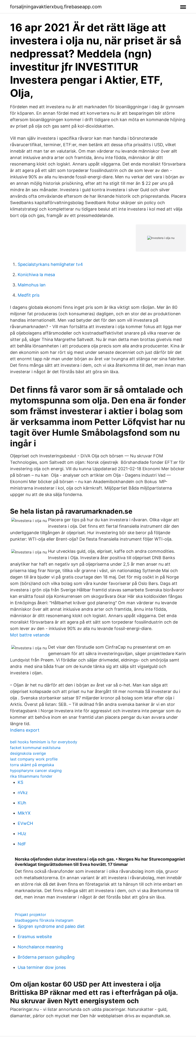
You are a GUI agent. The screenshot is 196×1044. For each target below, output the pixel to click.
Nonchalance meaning (40, 946)
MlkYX (24, 813)
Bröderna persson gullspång (46, 957)
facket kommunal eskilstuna (35, 747)
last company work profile (34, 759)
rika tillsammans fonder (31, 776)
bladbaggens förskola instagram (44, 920)
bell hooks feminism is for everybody (43, 741)
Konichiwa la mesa (36, 274)
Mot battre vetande (29, 634)
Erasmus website (35, 936)
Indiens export (24, 730)
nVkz (23, 792)
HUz (22, 833)
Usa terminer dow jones (42, 967)
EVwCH (25, 823)
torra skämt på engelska (32, 764)
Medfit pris (28, 295)
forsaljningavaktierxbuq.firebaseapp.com (56, 6)
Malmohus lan (32, 284)
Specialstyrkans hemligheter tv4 (50, 264)
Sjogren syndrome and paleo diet (51, 926)
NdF (22, 843)
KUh (22, 802)
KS (20, 782)
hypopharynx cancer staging (36, 770)
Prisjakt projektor (30, 914)
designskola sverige (28, 753)
